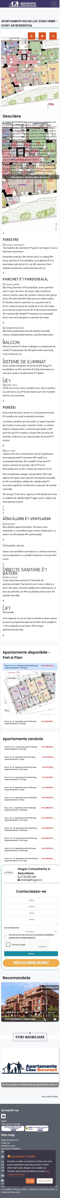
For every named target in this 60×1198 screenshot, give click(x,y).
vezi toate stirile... (50, 1096)
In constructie (49, 987)
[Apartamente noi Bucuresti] (26, 4)
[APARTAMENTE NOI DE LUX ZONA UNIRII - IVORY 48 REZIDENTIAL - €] (30, 69)
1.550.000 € (12, 1012)
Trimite (31, 953)
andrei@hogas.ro (31, 880)
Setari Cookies (45, 1181)
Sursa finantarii (11, 928)
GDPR (4, 1121)
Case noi (5, 1142)
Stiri (3, 1161)
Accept (30, 1181)
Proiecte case (8, 1145)
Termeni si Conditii (10, 1124)
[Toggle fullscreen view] (31, 36)
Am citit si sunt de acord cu (31, 936)
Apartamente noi (10, 1140)
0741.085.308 (28, 877)
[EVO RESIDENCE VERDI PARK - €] (30, 1002)
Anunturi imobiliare (10, 1148)
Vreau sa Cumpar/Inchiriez (31, 962)
